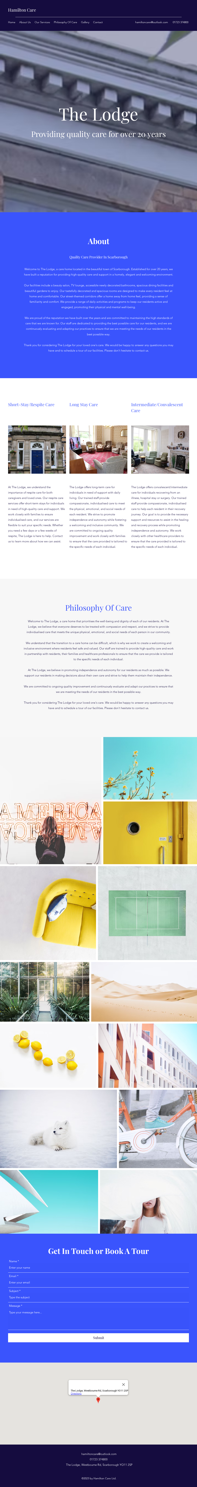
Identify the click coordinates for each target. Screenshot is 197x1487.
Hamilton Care (22, 10)
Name (13, 1261)
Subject (13, 1290)
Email (12, 1276)
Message (14, 1305)
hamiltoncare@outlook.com (151, 22)
